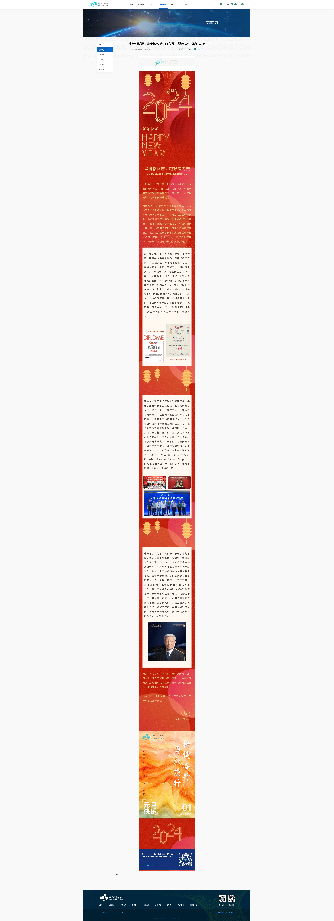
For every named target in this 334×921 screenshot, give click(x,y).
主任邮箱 (169, 905)
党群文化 (174, 4)
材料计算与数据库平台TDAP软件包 (224, 912)
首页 (131, 4)
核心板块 (153, 4)
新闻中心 (163, 4)
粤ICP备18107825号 (175, 918)
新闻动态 (101, 50)
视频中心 (101, 69)
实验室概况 (141, 4)
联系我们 (195, 4)
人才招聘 (184, 4)
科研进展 (101, 55)
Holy (187, 918)
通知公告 (101, 60)
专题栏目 (101, 64)
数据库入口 (193, 905)
